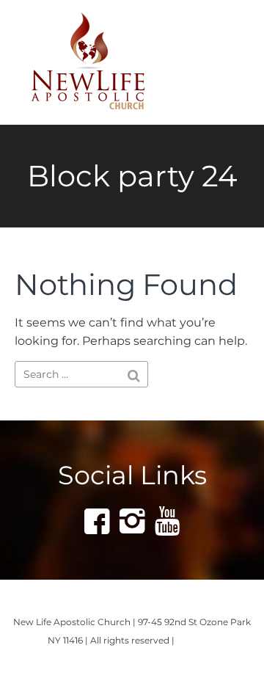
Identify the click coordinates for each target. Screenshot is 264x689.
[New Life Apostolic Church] (108, 62)
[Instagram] (132, 521)
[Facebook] (96, 521)
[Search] (134, 375)
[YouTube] (167, 521)
